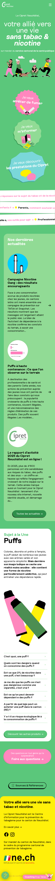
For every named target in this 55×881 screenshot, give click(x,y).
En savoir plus (11, 827)
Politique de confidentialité (16, 876)
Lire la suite (43, 315)
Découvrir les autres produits (24, 734)
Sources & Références (29, 785)
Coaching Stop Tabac (35, 877)
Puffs (12, 540)
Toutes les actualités (28, 513)
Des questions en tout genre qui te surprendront (27, 756)
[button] (5, 875)
